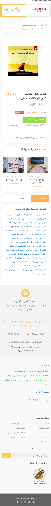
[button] (18, 10)
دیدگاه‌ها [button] (24, 198)
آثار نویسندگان (43, 433)
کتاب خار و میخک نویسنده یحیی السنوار (14, 178)
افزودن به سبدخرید (33, 120)
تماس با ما (45, 437)
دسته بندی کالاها (18, 423)
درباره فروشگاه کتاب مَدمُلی (38, 442)
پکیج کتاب (20, 428)
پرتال (18, 498)
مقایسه (12, 125)
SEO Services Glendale (41, 1)
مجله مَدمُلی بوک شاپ (16, 433)
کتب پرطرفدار (44, 428)
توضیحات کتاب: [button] (40, 198)
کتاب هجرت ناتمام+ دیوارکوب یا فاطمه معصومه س (37, 179)
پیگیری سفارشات (18, 437)
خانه (47, 423)
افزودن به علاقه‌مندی (32, 125)
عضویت (6, 456)
